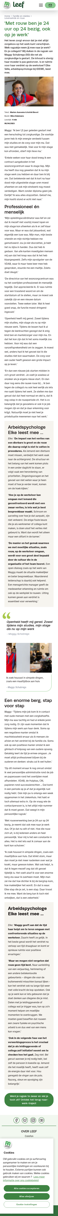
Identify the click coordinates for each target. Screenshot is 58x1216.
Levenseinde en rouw (14, 18)
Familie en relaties (21, 16)
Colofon (29, 1136)
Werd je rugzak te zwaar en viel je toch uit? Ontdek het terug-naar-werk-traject (29, 1100)
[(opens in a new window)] (50, 5)
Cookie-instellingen (26, 1204)
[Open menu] (41, 5)
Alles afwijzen (26, 1196)
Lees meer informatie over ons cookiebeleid (24, 1178)
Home (7, 16)
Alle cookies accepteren (26, 1188)
